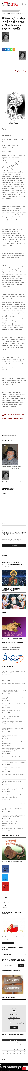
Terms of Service (18, 540)
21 (17, 1051)
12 (10, 1049)
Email (3, 523)
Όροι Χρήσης (20, 1023)
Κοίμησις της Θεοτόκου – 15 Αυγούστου (11, 710)
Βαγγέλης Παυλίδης (20, 71)
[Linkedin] (6, 49)
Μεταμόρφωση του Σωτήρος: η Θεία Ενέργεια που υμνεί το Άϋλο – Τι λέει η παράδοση (13, 816)
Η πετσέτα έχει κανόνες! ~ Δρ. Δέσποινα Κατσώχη (13, 678)
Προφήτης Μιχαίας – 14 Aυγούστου (10, 716)
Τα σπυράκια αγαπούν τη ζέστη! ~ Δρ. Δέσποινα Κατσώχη (13, 775)
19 (10, 1051)
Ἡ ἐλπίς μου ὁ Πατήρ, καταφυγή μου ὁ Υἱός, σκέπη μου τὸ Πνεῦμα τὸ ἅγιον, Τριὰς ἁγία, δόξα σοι (14, 564)
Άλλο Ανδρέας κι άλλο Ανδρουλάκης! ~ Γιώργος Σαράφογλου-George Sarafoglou (13, 822)
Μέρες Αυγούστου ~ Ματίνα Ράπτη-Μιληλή (12, 756)
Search (21, 965)
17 (4, 1051)
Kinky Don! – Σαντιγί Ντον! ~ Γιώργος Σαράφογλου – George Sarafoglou (13, 672)
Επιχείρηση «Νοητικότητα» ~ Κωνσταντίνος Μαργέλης (12, 697)
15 (20, 1049)
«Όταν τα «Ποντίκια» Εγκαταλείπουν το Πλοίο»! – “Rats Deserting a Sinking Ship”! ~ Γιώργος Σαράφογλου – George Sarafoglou (13, 796)
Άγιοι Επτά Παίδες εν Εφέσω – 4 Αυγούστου (12, 828)
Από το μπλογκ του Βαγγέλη (11, 10)
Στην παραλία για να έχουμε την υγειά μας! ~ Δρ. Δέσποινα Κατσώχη (13, 742)
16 (24, 1049)
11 (7, 1049)
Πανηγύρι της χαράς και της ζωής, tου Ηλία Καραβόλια (12, 809)
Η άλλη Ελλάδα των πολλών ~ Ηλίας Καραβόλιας (13, 802)
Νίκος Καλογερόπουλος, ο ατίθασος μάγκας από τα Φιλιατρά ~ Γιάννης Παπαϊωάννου (14, 691)
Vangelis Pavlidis (6, 13)
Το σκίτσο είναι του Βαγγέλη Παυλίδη (12, 638)
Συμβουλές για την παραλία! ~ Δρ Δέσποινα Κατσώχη (12, 782)
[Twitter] (8, 49)
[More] (14, 49)
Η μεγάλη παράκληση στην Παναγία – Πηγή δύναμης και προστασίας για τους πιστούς (12, 722)
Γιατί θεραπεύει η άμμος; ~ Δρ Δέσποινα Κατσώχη (13, 762)
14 (17, 1049)
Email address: (14, 1017)
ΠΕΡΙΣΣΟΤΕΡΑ (8, 943)
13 (14, 1049)
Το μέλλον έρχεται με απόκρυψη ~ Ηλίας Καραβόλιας (11, 736)
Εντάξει (2, 1070)
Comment (4, 493)
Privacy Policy (9, 540)
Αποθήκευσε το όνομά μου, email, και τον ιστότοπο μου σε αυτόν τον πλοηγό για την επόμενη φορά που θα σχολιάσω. (14, 533)
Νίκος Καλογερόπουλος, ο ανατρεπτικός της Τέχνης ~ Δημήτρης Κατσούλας (12, 788)
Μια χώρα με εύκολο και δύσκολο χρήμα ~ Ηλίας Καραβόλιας (13, 729)
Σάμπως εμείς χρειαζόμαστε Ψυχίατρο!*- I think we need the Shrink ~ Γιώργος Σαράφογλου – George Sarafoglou (13, 750)
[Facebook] (3, 49)
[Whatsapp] (11, 49)
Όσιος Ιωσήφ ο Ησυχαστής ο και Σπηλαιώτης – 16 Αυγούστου (13, 704)
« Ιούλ (3, 1059)
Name (3, 517)
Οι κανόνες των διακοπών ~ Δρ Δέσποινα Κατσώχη (11, 768)
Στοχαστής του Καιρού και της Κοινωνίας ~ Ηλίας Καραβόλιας (13, 684)
